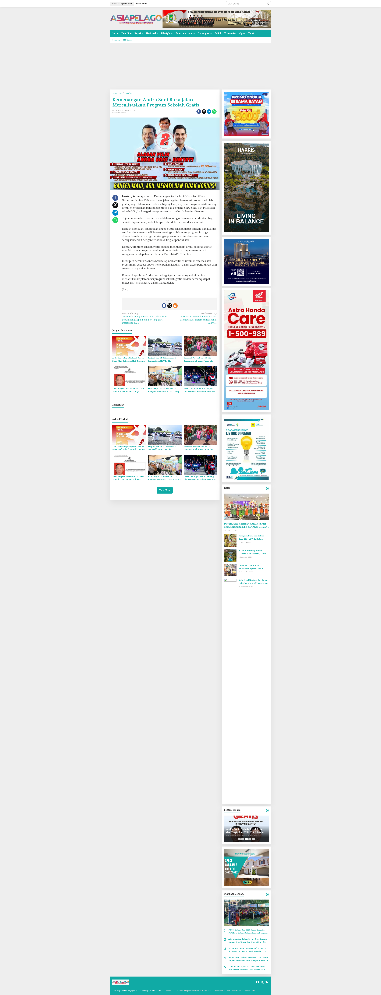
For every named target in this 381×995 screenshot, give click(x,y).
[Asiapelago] (136, 18)
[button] (268, 3)
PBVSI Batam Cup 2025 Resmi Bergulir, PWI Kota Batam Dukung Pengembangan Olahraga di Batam (247, 932)
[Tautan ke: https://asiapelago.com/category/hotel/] (267, 488)
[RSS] (175, 305)
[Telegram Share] (209, 111)
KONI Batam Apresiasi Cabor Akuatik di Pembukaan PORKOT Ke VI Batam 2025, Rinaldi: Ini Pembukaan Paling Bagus (247, 968)
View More (164, 490)
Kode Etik (206, 991)
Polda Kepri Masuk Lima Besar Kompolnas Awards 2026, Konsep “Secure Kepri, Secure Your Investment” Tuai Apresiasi (163, 390)
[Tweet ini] (204, 111)
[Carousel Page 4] (249, 839)
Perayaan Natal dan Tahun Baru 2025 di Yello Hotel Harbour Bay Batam (251, 538)
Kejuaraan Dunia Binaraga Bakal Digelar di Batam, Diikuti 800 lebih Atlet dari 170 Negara (247, 950)
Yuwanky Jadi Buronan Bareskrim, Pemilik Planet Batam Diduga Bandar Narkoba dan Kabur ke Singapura (128, 390)
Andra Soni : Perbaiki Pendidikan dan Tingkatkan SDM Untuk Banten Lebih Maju (245, 831)
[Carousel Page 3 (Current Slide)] (246, 839)
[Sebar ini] (198, 111)
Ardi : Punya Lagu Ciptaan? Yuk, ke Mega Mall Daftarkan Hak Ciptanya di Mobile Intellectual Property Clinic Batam (128, 360)
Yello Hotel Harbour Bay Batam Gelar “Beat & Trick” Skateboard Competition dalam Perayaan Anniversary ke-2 (253, 582)
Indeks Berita (249, 991)
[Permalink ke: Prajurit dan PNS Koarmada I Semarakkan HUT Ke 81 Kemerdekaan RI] (165, 345)
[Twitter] (169, 305)
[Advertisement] (190, 66)
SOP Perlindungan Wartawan (186, 991)
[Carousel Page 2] (242, 839)
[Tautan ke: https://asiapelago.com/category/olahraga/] (267, 894)
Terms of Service (233, 991)
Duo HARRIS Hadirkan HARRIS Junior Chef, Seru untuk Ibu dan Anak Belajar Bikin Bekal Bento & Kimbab (245, 525)
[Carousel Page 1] (239, 839)
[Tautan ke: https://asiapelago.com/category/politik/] (267, 810)
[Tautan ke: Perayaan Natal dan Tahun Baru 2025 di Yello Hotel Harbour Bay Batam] (230, 540)
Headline (115, 112)
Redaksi (167, 991)
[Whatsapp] (214, 111)
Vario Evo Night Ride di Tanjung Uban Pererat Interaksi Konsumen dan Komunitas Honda (199, 390)
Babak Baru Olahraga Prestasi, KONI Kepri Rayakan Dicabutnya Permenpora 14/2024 (248, 958)
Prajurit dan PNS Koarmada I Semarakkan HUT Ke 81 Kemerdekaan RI (162, 360)
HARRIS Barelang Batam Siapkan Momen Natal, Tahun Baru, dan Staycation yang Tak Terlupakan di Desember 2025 (253, 552)
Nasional (122, 112)
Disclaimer (218, 991)
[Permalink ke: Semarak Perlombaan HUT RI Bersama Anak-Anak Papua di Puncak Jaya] (200, 345)
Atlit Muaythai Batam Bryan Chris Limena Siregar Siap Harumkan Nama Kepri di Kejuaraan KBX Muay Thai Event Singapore (248, 941)
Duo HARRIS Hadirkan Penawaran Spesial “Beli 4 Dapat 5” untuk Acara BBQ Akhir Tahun (253, 567)
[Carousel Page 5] (253, 839)
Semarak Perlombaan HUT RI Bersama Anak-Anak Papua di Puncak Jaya (198, 360)
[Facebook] (164, 305)
